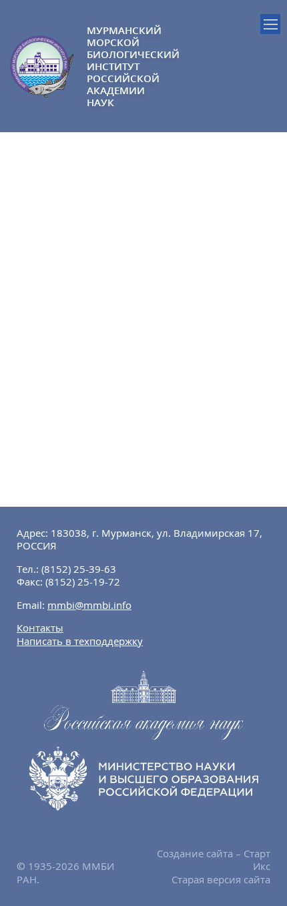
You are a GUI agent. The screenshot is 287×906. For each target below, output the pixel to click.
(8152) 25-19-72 (82, 581)
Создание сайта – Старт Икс (213, 860)
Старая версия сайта (221, 879)
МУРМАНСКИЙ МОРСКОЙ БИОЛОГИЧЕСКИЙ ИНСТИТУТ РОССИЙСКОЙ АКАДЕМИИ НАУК (115, 66)
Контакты (40, 627)
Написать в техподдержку (80, 641)
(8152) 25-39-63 (78, 569)
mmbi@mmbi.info (89, 605)
